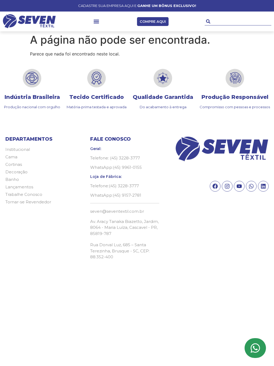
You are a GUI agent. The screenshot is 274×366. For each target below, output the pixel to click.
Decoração (16, 171)
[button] (96, 21)
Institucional (17, 149)
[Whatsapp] (251, 186)
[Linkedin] (263, 186)
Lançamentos (19, 186)
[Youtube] (239, 186)
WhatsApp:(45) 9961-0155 (116, 167)
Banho (12, 179)
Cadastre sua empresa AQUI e (137, 5)
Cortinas (13, 164)
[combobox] (238, 21)
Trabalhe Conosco (23, 194)
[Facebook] (215, 186)
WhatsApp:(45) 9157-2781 (115, 195)
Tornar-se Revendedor (28, 201)
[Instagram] (227, 186)
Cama (11, 156)
